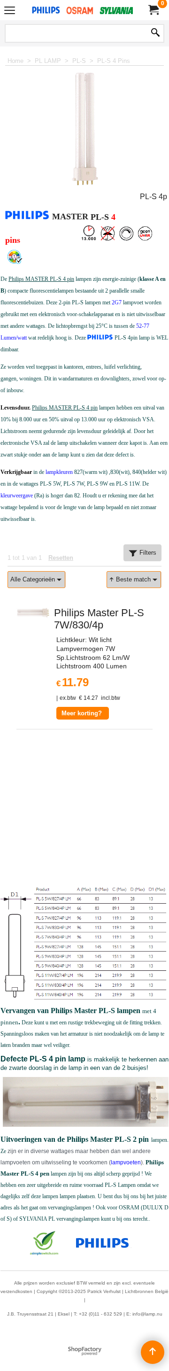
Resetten (60, 557)
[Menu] (9, 11)
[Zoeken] (155, 33)
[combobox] (36, 579)
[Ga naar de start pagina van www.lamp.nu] (82, 10)
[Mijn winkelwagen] (153, 10)
